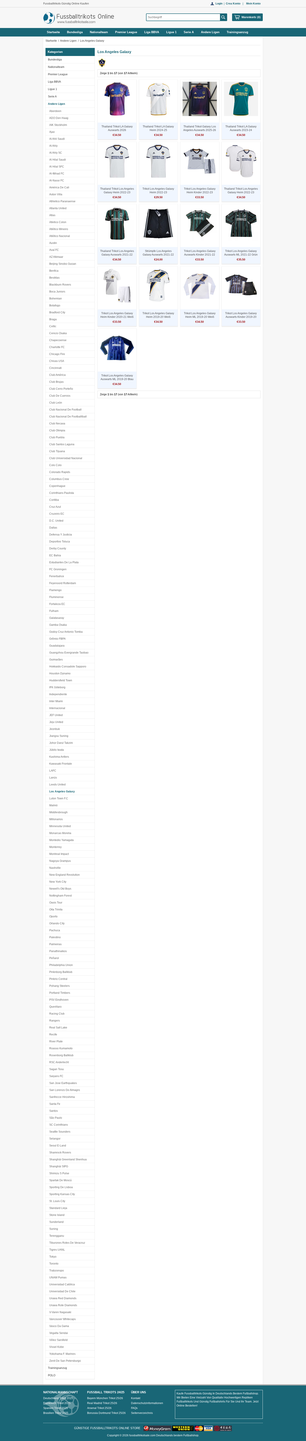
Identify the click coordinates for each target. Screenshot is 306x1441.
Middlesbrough (58, 812)
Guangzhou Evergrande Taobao (68, 652)
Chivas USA (56, 361)
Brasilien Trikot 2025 (55, 1413)
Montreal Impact (58, 854)
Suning (53, 1229)
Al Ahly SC (55, 152)
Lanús (52, 777)
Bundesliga (55, 59)
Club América (57, 375)
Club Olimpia (56, 430)
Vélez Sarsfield (58, 1340)
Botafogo (54, 305)
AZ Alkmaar (55, 257)
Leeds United (57, 784)
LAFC (52, 770)
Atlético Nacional (59, 236)
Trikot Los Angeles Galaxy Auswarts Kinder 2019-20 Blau (241, 317)
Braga (52, 319)
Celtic (52, 326)
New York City (57, 881)
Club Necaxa (56, 423)
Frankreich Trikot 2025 (57, 1403)
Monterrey (55, 847)
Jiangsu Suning (58, 736)
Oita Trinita (55, 909)
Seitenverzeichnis (142, 1413)
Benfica (53, 270)
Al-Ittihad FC (56, 173)
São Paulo (55, 1117)
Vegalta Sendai (58, 1333)
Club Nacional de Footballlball (67, 416)
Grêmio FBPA (57, 638)
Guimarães (55, 659)
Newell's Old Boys (59, 888)
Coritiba (53, 500)
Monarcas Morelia (59, 833)
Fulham (53, 611)
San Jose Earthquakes (62, 1083)
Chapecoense (57, 340)
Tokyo (52, 1256)
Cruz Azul (54, 506)
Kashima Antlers (58, 756)
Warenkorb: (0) (251, 17)
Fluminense (56, 597)
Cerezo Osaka (57, 333)
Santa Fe (54, 1104)
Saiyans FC (55, 1076)
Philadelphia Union (60, 965)
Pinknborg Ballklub (60, 972)
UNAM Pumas (57, 1277)
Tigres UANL (56, 1249)
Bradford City (56, 312)
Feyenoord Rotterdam (62, 583)
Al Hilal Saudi (57, 159)
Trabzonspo (56, 1270)
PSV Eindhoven (58, 999)
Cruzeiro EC (56, 513)
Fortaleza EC (56, 604)
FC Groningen (57, 569)
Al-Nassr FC (56, 180)
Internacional (56, 708)
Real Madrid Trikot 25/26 (102, 1403)
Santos (53, 1111)
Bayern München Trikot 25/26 (105, 1398)
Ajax (51, 132)
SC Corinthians (58, 1124)
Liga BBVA (54, 81)
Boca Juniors (56, 291)
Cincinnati (55, 368)
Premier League (58, 74)
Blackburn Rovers (59, 284)
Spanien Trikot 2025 (55, 1408)
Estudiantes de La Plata (63, 562)
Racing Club (56, 1013)
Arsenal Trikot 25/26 (99, 1408)
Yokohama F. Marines (61, 1354)
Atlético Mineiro (58, 229)
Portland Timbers (59, 992)
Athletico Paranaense (61, 201)
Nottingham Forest (60, 895)
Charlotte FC (56, 347)
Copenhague (56, 486)
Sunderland (56, 1222)
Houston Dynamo (59, 673)
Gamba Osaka (57, 625)
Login (218, 3)
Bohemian (55, 298)
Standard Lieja (57, 1208)
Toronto (53, 1263)
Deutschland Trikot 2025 (58, 1398)
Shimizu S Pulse (58, 1173)
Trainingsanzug (57, 1368)
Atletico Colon (57, 222)
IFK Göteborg (56, 687)
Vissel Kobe (56, 1347)
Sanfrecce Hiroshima (61, 1097)
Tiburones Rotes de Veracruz (66, 1242)
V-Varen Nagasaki (59, 1312)
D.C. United (55, 520)
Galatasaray (56, 618)
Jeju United (55, 722)
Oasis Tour (55, 902)
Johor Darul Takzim (60, 743)
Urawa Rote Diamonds (62, 1305)
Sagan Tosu (56, 1069)
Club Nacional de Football (65, 409)
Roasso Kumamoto (60, 1048)
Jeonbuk (54, 729)
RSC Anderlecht (58, 1062)
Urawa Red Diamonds (62, 1298)
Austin (52, 243)
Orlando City (56, 923)
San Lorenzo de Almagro (64, 1090)
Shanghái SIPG (58, 1166)
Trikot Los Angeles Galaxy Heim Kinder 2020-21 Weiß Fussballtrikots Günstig (117, 317)
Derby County (57, 548)
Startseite (53, 32)
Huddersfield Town (60, 680)
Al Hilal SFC (56, 166)
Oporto (53, 916)
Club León (55, 402)
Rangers (54, 1020)
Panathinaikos (57, 951)
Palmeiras (55, 944)
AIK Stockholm (57, 125)
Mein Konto (253, 3)
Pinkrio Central (57, 979)
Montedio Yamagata (61, 840)
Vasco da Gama (58, 1326)
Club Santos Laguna (61, 444)
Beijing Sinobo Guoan (62, 263)
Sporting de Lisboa (60, 1187)
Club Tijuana (56, 451)
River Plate (55, 1041)
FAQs (134, 1408)
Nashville (54, 868)
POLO (51, 1375)
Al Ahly (53, 145)
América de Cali (58, 187)
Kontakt (135, 1398)
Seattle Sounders (59, 1131)
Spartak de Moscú (60, 1180)
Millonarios (55, 819)
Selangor (54, 1138)
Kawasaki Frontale (60, 763)
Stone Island (56, 1215)
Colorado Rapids (59, 472)
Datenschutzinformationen (147, 1403)
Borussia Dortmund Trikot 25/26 (106, 1413)
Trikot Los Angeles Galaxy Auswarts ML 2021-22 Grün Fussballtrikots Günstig (241, 254)
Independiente (57, 694)
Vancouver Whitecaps (62, 1319)
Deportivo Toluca (59, 541)
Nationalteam (56, 67)
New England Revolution (64, 874)
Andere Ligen (68, 40)
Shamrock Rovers (59, 1152)
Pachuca (54, 930)
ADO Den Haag (58, 118)
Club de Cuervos (59, 395)
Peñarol (53, 958)
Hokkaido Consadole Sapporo (67, 666)
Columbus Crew (58, 479)
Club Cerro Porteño (60, 388)
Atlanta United (57, 208)
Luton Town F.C (58, 798)
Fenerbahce (56, 576)
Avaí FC (53, 250)
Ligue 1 (52, 89)
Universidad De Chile (61, 1291)
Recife (52, 1034)
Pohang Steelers (59, 986)
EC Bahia (54, 555)
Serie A (52, 96)
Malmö (53, 805)
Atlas (51, 215)
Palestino (54, 937)
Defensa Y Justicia (60, 534)
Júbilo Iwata (56, 749)
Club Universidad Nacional (65, 458)
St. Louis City (56, 1201)
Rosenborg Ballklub (60, 1055)
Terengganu (56, 1236)
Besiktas (54, 277)
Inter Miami (55, 701)
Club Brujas (56, 382)
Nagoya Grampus (59, 861)
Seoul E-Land (57, 1145)
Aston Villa (55, 194)
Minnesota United (59, 826)
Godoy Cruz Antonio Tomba (65, 631)
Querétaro (55, 1006)
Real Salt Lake (57, 1027)
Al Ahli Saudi (56, 139)
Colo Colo (55, 465)
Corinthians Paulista (61, 493)
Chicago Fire (56, 354)
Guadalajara (56, 645)
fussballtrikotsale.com (142, 1435)
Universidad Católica (61, 1284)
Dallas (52, 527)
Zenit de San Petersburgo (64, 1360)
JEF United (55, 715)
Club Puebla (56, 437)
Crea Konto (233, 3)
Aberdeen (54, 111)
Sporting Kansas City (61, 1194)
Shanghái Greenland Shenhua (67, 1159)
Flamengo (55, 590)
